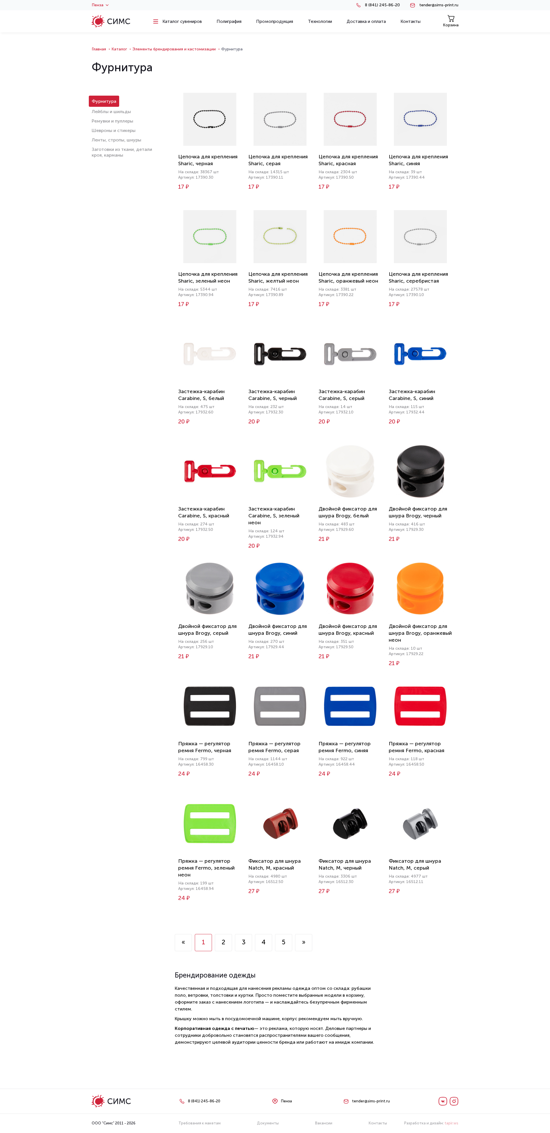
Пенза (97, 5)
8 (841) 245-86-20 (382, 5)
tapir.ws (451, 1123)
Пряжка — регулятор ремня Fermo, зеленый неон (206, 868)
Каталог (119, 49)
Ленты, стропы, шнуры (116, 140)
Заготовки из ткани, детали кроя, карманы (122, 152)
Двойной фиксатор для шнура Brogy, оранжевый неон (420, 633)
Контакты (378, 1123)
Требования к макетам (199, 1123)
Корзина (450, 25)
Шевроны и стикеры (113, 130)
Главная (99, 49)
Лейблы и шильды (111, 111)
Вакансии (323, 1123)
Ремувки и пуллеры (112, 121)
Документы (268, 1123)
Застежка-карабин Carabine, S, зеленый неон (273, 516)
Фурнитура (104, 101)
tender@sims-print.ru (438, 5)
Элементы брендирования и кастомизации (174, 49)
